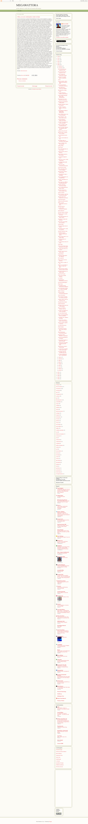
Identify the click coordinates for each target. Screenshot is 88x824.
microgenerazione (59, 473)
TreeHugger (59, 644)
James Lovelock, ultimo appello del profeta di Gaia (62, 82)
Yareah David (64, 637)
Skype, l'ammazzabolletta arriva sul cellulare (63, 315)
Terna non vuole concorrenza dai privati (63, 165)
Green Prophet (60, 529)
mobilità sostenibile (59, 430)
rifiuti (57, 466)
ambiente (58, 407)
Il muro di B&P (60, 743)
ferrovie (57, 452)
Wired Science (60, 686)
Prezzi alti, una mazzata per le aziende (62, 222)
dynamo (59, 604)
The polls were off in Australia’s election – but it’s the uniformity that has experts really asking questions (63, 576)
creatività (58, 443)
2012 (58, 58)
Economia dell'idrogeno (62, 282)
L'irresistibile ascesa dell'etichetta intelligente (63, 286)
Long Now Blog (60, 570)
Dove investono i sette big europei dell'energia (63, 195)
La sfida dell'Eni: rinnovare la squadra (62, 208)
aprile (59, 365)
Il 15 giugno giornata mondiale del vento (62, 352)
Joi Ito (59, 79)
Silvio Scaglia (60, 740)
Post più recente (20, 86)
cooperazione (58, 441)
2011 (58, 59)
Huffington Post (60, 696)
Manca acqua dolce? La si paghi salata (63, 237)
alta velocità (58, 460)
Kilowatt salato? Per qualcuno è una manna (63, 197)
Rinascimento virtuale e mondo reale (62, 172)
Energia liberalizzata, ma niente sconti (63, 272)
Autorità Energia (59, 749)
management (58, 394)
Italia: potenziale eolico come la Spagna (62, 169)
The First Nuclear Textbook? (62, 622)
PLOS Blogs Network (61, 625)
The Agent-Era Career (61, 496)
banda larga (58, 471)
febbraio (60, 368)
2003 (58, 378)
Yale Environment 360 (61, 524)
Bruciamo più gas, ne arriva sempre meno (62, 190)
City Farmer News (60, 629)
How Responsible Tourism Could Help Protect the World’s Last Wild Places (63, 531)
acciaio (57, 456)
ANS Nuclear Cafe (61, 621)
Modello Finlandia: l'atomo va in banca (63, 105)
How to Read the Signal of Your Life (63, 537)
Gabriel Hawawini (61, 303)
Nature (58, 649)
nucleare (57, 396)
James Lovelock (61, 192)
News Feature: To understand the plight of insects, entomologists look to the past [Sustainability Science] (63, 611)
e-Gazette (58, 761)
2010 (58, 61)
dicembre (60, 66)
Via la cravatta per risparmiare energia (62, 75)
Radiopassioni (60, 636)
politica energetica (59, 445)
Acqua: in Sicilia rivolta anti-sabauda (62, 144)
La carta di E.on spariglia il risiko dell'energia (63, 349)
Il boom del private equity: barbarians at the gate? (63, 246)
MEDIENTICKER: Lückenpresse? (63, 671)
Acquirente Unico (59, 755)
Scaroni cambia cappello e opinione (62, 323)
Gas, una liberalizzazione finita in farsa (63, 188)
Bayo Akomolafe (60, 571)
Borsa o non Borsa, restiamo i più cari (62, 308)
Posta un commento (22, 80)
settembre (60, 358)
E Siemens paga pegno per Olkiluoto (62, 256)
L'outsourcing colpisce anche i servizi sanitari (62, 321)
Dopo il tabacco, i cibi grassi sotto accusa (62, 117)
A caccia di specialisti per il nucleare (63, 338)
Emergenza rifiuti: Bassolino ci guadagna (63, 335)
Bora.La (59, 505)
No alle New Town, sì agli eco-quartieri (63, 229)
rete (57, 432)
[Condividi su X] (34, 75)
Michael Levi (59, 540)
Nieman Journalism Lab (62, 718)
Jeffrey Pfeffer (61, 145)
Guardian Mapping (61, 564)
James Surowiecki (61, 295)
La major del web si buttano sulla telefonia (62, 93)
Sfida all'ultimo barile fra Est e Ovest (62, 155)
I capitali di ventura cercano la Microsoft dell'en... (62, 233)
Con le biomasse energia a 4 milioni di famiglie (63, 289)
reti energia (58, 424)
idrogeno (57, 464)
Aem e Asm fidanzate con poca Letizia (63, 149)
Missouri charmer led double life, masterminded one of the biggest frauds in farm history (63, 631)
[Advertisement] (61, 788)
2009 (58, 63)
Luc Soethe (60, 278)
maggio (59, 363)
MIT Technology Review (62, 499)
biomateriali (58, 462)
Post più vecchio (48, 86)
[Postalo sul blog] (33, 75)
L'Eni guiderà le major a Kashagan (62, 175)
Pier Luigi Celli (61, 258)
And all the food (64, 557)
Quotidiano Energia (59, 762)
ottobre (59, 357)
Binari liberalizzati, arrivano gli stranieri (62, 333)
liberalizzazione (59, 399)
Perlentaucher (60, 670)
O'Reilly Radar (60, 495)
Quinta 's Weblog (60, 511)
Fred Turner (60, 147)
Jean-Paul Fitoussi (61, 199)
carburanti (58, 439)
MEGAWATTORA (27, 5)
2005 (58, 375)
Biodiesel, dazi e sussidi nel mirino (62, 214)
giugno (59, 362)
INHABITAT (59, 545)
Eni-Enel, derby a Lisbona (63, 212)
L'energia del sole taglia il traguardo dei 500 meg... (63, 343)
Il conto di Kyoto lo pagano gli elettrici (62, 120)
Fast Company (60, 488)
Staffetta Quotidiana (60, 764)
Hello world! (59, 626)
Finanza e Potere (60, 700)
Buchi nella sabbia (61, 556)
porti (57, 449)
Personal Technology (61, 691)
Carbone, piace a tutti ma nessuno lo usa (63, 300)
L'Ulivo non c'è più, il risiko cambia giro (63, 160)
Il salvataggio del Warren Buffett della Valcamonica (63, 111)
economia (58, 390)
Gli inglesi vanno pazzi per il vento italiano (63, 306)
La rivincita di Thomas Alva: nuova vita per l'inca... (62, 329)
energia (57, 384)
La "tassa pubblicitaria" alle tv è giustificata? (62, 355)
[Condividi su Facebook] (35, 75)
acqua (57, 403)
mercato (57, 418)
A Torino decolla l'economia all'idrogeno (63, 293)
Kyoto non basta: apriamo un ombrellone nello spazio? (63, 128)
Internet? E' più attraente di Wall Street (63, 102)
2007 (58, 372)
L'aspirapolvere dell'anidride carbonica (63, 280)
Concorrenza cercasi (62, 167)
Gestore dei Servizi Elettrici (61, 751)
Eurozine (59, 586)
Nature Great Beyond (61, 698)
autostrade (58, 469)
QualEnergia (58, 759)
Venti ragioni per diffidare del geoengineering (63, 183)
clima (57, 409)
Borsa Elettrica (59, 753)
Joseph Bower (61, 253)
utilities (57, 428)
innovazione (58, 388)
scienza (57, 458)
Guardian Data (60, 574)
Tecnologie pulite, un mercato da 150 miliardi (63, 141)
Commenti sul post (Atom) (36, 89)
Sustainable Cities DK (61, 664)
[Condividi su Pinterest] (36, 75)
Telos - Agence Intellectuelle (63, 552)
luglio (59, 360)
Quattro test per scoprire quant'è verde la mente (63, 269)
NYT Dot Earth (60, 680)
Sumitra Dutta (60, 224)
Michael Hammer (61, 206)
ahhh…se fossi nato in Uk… (62, 736)
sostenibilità (58, 401)
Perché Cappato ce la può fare (62, 592)
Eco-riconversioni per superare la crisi (62, 70)
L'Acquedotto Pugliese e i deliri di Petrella (63, 341)
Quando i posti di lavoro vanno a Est (62, 252)
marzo (59, 366)
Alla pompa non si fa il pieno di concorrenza (62, 100)
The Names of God (65, 596)
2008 (58, 64)
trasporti (57, 415)
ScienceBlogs (60, 655)
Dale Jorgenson (61, 210)
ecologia (57, 413)
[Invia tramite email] (32, 75)
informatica (58, 416)
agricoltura (58, 468)
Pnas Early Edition (61, 609)
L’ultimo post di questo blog (62, 727)
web (57, 437)
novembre (60, 67)
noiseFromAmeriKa (61, 591)
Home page (19, 10)
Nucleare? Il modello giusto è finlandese (62, 78)
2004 (58, 377)
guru (57, 392)
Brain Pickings (60, 536)
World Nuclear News (61, 580)
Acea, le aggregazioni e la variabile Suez (63, 177)
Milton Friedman (61, 290)
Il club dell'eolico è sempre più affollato (62, 88)
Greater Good (60, 519)
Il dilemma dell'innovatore (63, 201)
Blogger (50, 821)
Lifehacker (59, 659)
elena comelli (65, 23)
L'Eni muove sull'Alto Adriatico (62, 276)
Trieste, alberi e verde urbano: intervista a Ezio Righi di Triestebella (62, 507)
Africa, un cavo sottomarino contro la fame (62, 203)
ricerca (57, 422)
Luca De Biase (60, 712)
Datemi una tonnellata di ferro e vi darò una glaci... (62, 266)
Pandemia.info (60, 726)
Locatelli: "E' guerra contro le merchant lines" (62, 107)
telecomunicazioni (24, 70)
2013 (58, 56)
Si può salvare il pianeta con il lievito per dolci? (62, 297)
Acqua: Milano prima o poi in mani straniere (63, 115)
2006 (58, 373)
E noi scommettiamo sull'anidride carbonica (63, 85)
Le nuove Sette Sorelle (62, 313)
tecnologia (58, 454)
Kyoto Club (58, 757)
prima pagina (58, 426)
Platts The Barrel (60, 615)
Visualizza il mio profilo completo (62, 37)
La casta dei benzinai (62, 325)
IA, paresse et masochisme (62, 553)
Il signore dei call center (62, 130)
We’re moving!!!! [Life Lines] (62, 656)
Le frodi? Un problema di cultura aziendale (63, 123)
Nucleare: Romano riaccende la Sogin (62, 185)
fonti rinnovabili (59, 386)
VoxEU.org (59, 693)
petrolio (57, 420)
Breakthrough (60, 595)
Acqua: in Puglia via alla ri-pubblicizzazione (62, 125)
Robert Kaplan (61, 326)
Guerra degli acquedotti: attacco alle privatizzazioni (62, 96)
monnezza (58, 435)
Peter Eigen (60, 244)
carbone (57, 447)
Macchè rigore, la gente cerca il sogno (62, 133)
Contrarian (59, 735)
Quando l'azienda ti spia (62, 231)
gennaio (60, 370)
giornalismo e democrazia (62, 730)
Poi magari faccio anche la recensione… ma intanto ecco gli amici (63, 714)
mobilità (57, 405)
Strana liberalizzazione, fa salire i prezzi (63, 217)
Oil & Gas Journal (59, 766)
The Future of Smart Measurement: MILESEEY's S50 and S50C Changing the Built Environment (63, 547)
